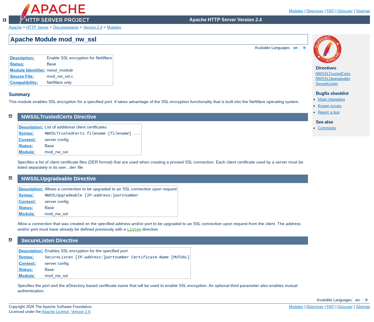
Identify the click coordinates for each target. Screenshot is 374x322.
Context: (27, 139)
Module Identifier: (27, 70)
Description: (22, 57)
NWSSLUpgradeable (333, 78)
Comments (327, 128)
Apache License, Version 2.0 (66, 311)
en (295, 48)
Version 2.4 (92, 27)
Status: (17, 64)
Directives (315, 11)
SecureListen (327, 83)
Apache (15, 27)
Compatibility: (24, 82)
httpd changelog (331, 99)
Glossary (345, 11)
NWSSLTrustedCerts (333, 74)
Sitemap (363, 11)
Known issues (330, 106)
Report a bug (329, 112)
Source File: (22, 76)
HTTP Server (37, 27)
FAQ (330, 11)
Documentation (66, 27)
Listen (134, 229)
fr (304, 48)
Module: (27, 151)
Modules (296, 11)
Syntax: (26, 133)
